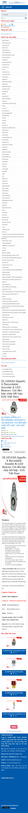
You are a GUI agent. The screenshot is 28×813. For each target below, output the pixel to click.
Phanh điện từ (4, 181)
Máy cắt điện (4, 171)
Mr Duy (5, 441)
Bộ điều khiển (4, 149)
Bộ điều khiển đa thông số (7, 81)
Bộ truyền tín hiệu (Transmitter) (8, 260)
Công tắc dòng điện (6, 272)
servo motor (4, 108)
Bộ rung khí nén (5, 159)
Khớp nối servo (5, 193)
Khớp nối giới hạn (5, 190)
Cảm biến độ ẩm (5, 139)
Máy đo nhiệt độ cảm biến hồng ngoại (9, 286)
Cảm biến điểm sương (6, 52)
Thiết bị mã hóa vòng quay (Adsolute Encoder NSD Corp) (13, 234)
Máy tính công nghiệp (6, 98)
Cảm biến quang (5, 267)
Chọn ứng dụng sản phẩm (7, 362)
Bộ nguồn (4, 122)
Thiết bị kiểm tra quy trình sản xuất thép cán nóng (11, 336)
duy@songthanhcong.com (9, 443)
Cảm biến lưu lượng (6, 88)
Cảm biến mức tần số (6, 74)
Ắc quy (3, 210)
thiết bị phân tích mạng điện (7, 144)
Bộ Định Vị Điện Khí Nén (6, 62)
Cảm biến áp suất (5, 45)
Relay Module (4, 84)
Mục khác (4, 93)
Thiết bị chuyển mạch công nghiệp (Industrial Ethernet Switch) (14, 310)
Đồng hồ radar (5, 47)
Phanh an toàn (5, 183)
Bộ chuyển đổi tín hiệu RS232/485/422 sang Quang (12, 257)
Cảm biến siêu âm (5, 110)
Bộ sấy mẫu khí (5, 135)
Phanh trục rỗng (5, 188)
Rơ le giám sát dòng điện (7, 298)
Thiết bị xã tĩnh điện (6, 346)
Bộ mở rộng (4, 164)
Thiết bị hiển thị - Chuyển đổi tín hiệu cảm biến (11, 332)
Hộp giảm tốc (4, 79)
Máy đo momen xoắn (6, 284)
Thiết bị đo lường (5, 324)
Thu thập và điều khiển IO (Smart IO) (9, 351)
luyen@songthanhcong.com (9, 25)
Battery (3, 173)
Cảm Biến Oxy (5, 59)
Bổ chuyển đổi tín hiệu (6, 156)
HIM (3, 176)
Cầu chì (3, 69)
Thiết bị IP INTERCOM (6, 243)
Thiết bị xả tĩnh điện (6, 348)
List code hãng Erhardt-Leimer (8, 374)
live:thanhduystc (7, 446)
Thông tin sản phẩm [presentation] (7, 452)
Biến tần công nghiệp (6, 252)
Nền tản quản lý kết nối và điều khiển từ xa (10, 294)
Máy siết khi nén (5, 96)
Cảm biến (4, 118)
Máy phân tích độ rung (6, 222)
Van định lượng (5, 91)
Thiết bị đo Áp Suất (5, 315)
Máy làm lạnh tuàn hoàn (6, 207)
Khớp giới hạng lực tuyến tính (7, 200)
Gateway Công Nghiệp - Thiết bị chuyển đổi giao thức (12, 277)
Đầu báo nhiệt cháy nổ (6, 42)
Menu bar (9, 7)
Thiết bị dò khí (5, 319)
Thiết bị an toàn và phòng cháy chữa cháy (10, 301)
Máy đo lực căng (5, 217)
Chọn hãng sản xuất (6, 34)
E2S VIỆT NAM (12, 434)
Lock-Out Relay (5, 168)
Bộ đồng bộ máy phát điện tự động (8, 127)
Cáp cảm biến (4, 224)
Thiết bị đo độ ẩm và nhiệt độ (7, 317)
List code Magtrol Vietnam (7, 369)
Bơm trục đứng (5, 219)
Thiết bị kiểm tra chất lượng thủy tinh (9, 334)
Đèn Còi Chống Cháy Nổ (18, 436)
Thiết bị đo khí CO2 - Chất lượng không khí (10, 322)
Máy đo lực (4, 281)
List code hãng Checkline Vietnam (8, 376)
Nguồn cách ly (5, 178)
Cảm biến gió (4, 212)
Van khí (3, 227)
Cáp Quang (4, 101)
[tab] (7, 452)
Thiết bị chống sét (5, 154)
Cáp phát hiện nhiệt (5, 229)
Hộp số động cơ (5, 76)
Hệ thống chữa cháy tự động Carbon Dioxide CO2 (11, 279)
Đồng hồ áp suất (5, 130)
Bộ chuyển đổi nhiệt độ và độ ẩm (8, 55)
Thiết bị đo (4, 120)
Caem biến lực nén (5, 64)
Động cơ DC (4, 205)
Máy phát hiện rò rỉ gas (6, 289)
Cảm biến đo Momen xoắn (7, 265)
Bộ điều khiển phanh (6, 185)
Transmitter (4, 353)
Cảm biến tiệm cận (5, 72)
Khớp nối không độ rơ (6, 195)
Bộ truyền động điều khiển (7, 113)
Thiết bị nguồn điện (5, 339)
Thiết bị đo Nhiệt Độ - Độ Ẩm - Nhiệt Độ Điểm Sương (12, 329)
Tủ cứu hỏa (4, 356)
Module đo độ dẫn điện (6, 86)
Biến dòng (4, 250)
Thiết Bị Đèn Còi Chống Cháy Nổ (8, 245)
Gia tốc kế (4, 231)
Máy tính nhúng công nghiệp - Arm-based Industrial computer (13, 291)
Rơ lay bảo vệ (4, 125)
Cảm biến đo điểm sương (7, 137)
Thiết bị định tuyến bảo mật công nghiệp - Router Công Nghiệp (14, 312)
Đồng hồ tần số (5, 132)
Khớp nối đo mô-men (6, 198)
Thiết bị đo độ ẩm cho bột (7, 240)
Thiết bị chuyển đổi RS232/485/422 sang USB (10, 303)
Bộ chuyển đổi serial (6, 57)
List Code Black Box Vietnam (7, 371)
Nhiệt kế (3, 296)
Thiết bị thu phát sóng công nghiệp (8, 341)
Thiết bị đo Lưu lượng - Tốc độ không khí (10, 327)
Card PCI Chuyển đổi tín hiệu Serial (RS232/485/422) (12, 269)
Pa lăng (3, 105)
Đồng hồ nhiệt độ (5, 40)
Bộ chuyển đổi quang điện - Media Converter (10, 255)
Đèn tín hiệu (4, 215)
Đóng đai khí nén (5, 142)
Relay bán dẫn (5, 161)
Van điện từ (4, 166)
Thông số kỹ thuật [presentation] (19, 452)
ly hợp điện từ (4, 202)
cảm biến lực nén (5, 67)
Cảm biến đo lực (5, 262)
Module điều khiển (5, 115)
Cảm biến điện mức (6, 50)
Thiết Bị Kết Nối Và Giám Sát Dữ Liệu (9, 103)
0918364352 (6, 445)
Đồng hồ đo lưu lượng (6, 274)
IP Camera (4, 248)
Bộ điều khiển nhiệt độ (6, 152)
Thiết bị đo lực (5, 147)
